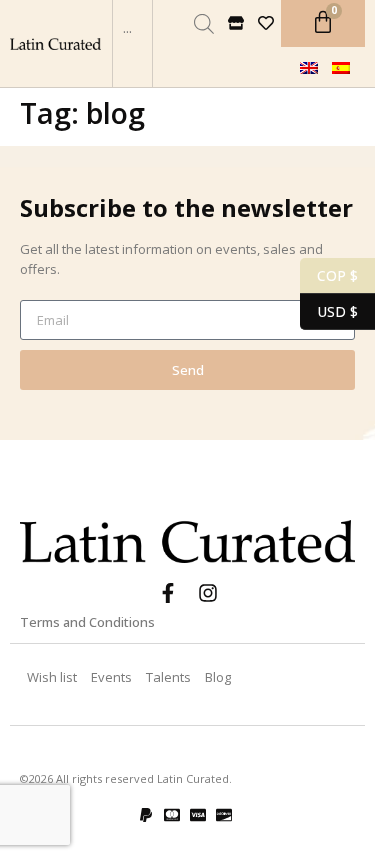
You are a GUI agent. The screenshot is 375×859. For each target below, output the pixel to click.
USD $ (329, 310)
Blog (218, 677)
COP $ (329, 274)
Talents (168, 677)
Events (111, 677)
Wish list (52, 677)
